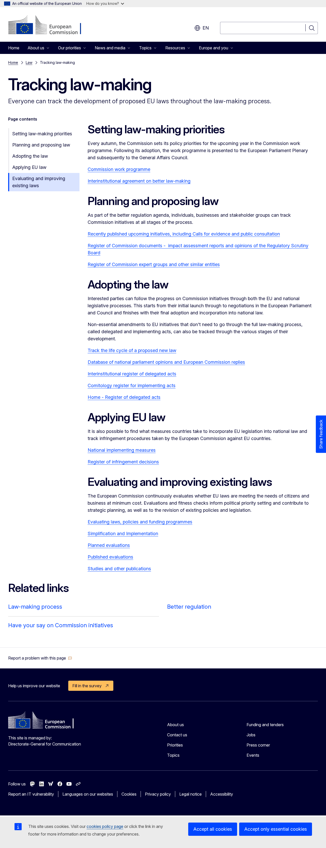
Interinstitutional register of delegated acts (132, 373)
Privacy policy (158, 794)
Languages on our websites (87, 794)
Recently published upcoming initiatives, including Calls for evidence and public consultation (184, 234)
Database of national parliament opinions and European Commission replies (166, 362)
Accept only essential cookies (275, 829)
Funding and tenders (265, 724)
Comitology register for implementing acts (131, 385)
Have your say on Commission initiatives (60, 625)
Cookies (129, 794)
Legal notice (190, 794)
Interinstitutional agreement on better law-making (139, 181)
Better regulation (189, 606)
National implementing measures (122, 450)
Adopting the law (30, 156)
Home (13, 47)
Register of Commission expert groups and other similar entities (154, 264)
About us (175, 724)
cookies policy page (105, 826)
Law (29, 62)
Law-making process (35, 606)
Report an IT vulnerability (31, 794)
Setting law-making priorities (42, 133)
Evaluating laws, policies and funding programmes (140, 521)
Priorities (175, 745)
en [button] (205, 28)
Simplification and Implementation (123, 533)
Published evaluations (110, 557)
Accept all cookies (212, 829)
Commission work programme (119, 169)
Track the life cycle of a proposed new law (132, 350)
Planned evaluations (109, 545)
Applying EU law (29, 167)
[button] (40, 658)
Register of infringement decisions (123, 461)
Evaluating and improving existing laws (38, 182)
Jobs (251, 734)
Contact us (177, 734)
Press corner (258, 745)
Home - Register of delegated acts (124, 397)
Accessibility (221, 794)
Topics (173, 755)
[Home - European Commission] (49, 25)
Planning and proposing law (41, 145)
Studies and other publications (119, 568)
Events (253, 755)
